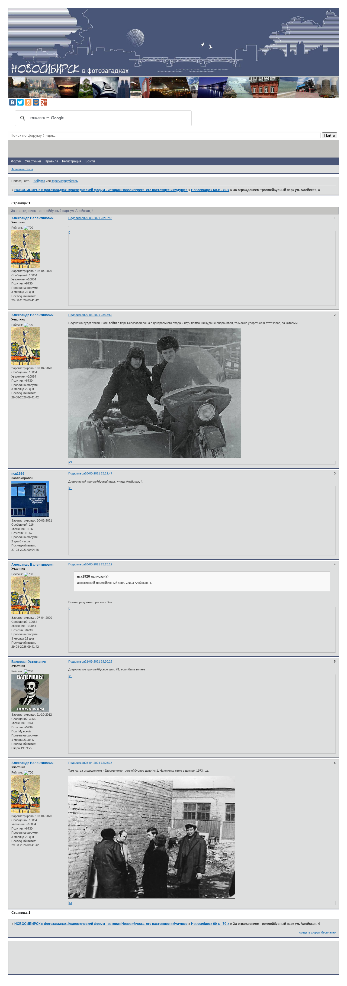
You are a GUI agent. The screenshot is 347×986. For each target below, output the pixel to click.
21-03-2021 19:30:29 (98, 661)
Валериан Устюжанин (28, 662)
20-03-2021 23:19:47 (98, 473)
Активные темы (22, 169)
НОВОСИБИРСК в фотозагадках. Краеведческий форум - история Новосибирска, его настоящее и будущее (101, 190)
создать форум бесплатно (317, 932)
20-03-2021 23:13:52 (98, 314)
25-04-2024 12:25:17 (98, 762)
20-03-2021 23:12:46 (98, 218)
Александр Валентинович (32, 218)
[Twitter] (20, 102)
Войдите (39, 180)
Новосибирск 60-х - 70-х (210, 190)
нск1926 (17, 474)
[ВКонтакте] (12, 102)
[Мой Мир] (36, 102)
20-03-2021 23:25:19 (98, 564)
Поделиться (76, 218)
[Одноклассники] (28, 102)
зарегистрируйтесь (65, 180)
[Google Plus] (44, 102)
